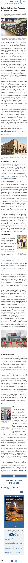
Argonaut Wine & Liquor (9, 130)
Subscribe (24, 1)
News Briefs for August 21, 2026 (12, 546)
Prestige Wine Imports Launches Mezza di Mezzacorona (21, 475)
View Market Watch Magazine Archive (13, 526)
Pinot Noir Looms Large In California (7, 475)
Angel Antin (9, 488)
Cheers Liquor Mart (6, 260)
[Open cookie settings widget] (2, 560)
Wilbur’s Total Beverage (20, 181)
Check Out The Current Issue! (14, 496)
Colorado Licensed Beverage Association (9, 168)
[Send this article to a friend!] (17, 484)
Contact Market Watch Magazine (12, 522)
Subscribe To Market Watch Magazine (13, 524)
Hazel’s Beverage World (17, 218)
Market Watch (14, 1)
